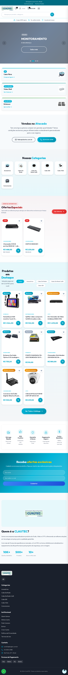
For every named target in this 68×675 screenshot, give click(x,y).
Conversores (5, 606)
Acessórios (30, 281)
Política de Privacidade (8, 633)
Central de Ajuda (28, 3)
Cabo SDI (41, 285)
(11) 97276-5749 (48, 139)
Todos (20, 281)
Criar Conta (5, 630)
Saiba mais (34, 49)
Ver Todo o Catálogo (32, 411)
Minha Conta (5, 620)
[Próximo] (64, 43)
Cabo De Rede (42, 281)
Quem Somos (5, 616)
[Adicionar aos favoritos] (19, 221)
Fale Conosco (5, 623)
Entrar (3, 626)
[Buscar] (52, 14)
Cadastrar (33, 483)
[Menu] (38, 8)
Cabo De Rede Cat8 (57, 281)
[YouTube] (3, 579)
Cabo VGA (4, 603)
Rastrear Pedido (39, 3)
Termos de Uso (6, 636)
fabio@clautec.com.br (24, 139)
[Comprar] (18, 251)
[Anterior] (4, 43)
